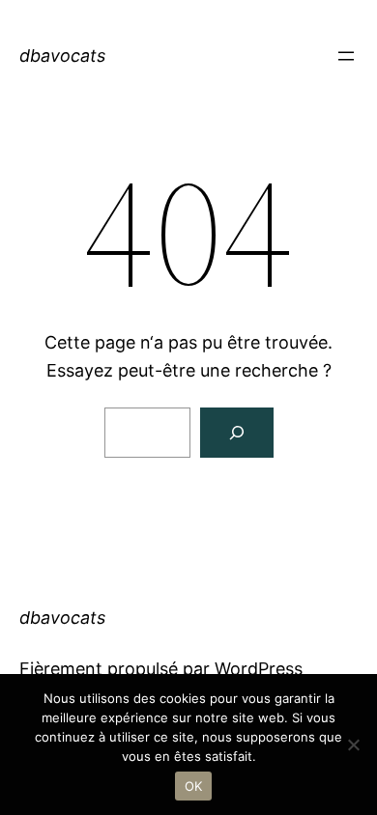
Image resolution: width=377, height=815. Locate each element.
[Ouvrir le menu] (346, 56)
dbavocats (62, 55)
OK (194, 786)
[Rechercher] (237, 433)
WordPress (259, 669)
